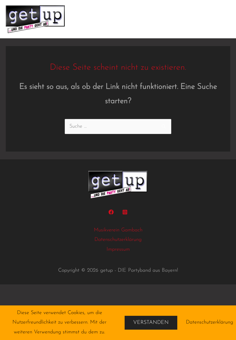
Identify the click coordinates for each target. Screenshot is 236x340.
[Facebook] (111, 212)
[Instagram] (124, 212)
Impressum (118, 249)
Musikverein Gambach (118, 230)
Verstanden (151, 322)
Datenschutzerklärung (118, 239)
